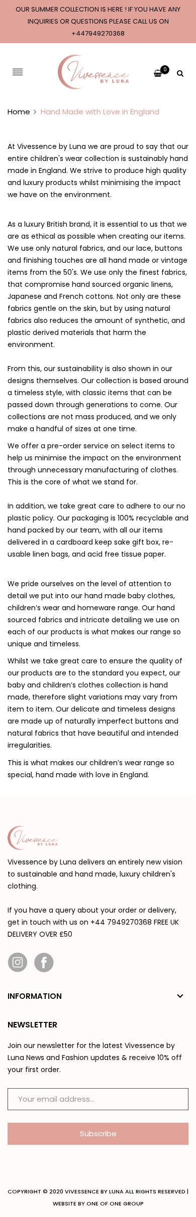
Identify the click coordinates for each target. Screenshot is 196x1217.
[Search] (180, 72)
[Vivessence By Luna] (93, 72)
